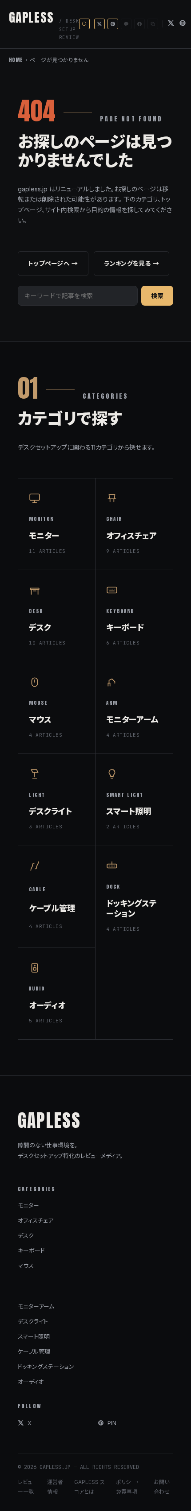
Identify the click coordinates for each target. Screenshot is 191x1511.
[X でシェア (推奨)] (99, 24)
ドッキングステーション (46, 1366)
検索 (157, 295)
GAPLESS (31, 17)
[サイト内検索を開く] (84, 24)
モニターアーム (36, 1306)
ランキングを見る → (131, 263)
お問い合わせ (162, 1487)
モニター (28, 1205)
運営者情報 (55, 1487)
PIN (111, 1422)
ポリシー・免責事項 (127, 1487)
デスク (26, 1235)
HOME (16, 60)
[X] (171, 24)
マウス (26, 1265)
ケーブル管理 (34, 1351)
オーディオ (31, 1381)
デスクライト (33, 1321)
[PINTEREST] (182, 24)
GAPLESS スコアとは (89, 1487)
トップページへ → (53, 263)
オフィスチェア (35, 1220)
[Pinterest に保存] (112, 24)
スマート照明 (34, 1336)
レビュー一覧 (26, 1487)
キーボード (31, 1250)
